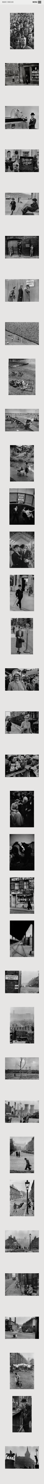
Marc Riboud (8, 2)
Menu (35, 2)
